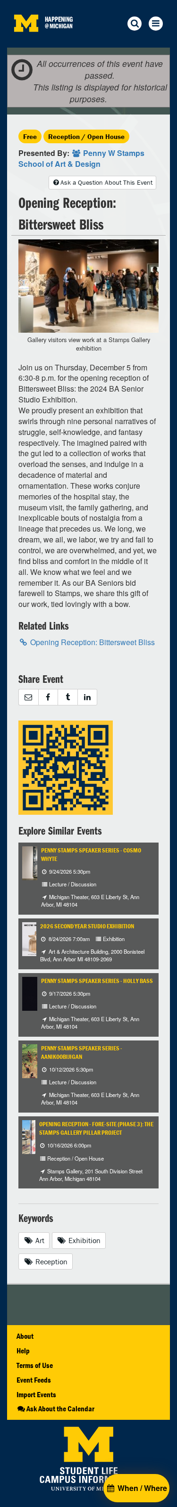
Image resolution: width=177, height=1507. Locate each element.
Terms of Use (35, 1365)
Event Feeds (34, 1379)
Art (39, 1240)
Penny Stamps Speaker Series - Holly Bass (97, 981)
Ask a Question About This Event (106, 182)
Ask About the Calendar (60, 1408)
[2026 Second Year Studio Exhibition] (36, 938)
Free (30, 136)
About (25, 1336)
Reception (50, 1261)
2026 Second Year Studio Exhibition (87, 926)
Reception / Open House (86, 136)
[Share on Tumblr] (67, 697)
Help (23, 1350)
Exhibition (84, 1240)
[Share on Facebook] (48, 697)
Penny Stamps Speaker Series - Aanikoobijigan (81, 1052)
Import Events (36, 1394)
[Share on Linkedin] (87, 697)
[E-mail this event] (28, 697)
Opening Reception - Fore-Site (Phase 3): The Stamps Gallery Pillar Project (96, 1128)
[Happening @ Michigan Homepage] (26, 41)
